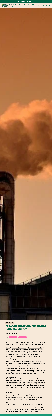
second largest (16, 394)
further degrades (22, 409)
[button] (44, 5)
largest (10, 380)
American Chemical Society (12, 349)
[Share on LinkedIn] (12, 333)
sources (23, 370)
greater (17, 361)
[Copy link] (19, 333)
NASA (18, 346)
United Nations (24, 349)
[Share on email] (16, 333)
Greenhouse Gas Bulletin (30, 372)
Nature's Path (22, 337)
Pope (23, 351)
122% (17, 406)
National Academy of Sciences (19, 347)
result (20, 354)
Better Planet (13, 337)
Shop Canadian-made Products (25, 1)
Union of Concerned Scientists (35, 347)
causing (17, 365)
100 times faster (22, 382)
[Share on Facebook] (10, 333)
